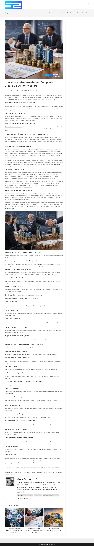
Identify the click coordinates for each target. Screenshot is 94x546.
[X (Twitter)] (20, 498)
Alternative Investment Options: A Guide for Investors (34, 529)
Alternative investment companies (13, 127)
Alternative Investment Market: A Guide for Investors (14, 529)
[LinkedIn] (27, 498)
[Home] (47, 12)
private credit (36, 139)
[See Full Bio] (25, 492)
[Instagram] (23, 498)
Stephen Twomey (11, 91)
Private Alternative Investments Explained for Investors (53, 530)
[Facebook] (18, 498)
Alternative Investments (38, 91)
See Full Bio (21, 492)
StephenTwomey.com (17, 469)
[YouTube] (25, 498)
